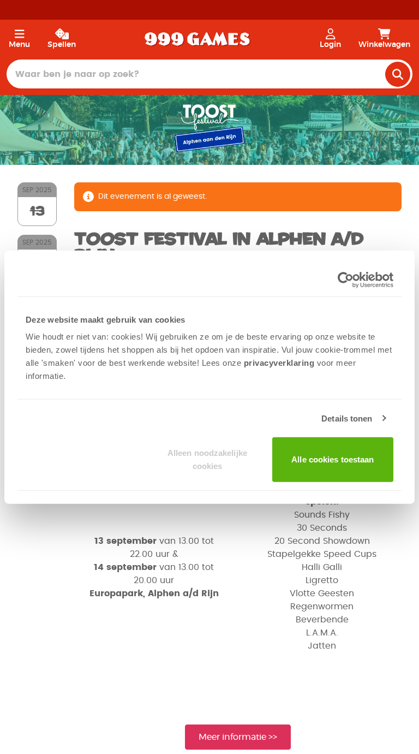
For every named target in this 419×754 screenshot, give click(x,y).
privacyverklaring (279, 362)
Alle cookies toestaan (332, 459)
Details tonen (346, 418)
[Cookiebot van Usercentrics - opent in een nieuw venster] (345, 279)
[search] (397, 74)
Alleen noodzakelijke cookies (207, 459)
